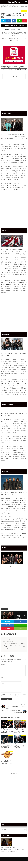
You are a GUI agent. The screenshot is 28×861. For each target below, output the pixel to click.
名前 (2, 677)
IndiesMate (14, 1)
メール (2, 683)
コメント (3, 664)
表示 (15, 76)
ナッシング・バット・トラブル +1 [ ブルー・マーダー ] (14, 450)
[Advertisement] (14, 93)
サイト (2, 689)
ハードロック (5, 609)
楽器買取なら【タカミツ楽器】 (13, 29)
